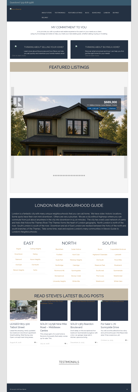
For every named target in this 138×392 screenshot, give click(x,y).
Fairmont (19, 259)
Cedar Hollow (76, 249)
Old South (100, 260)
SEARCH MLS (96, 12)
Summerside (118, 270)
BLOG (87, 12)
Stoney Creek (76, 276)
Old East (19, 265)
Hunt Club (76, 254)
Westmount (100, 281)
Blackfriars (59, 249)
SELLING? (45, 17)
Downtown (19, 254)
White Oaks (118, 281)
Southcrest (100, 270)
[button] (12, 132)
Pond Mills (118, 260)
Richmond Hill (59, 270)
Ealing (35, 254)
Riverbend (118, 265)
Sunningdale (76, 270)
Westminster (118, 276)
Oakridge (76, 265)
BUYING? (116, 12)
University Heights (59, 281)
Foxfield (59, 254)
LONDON (107, 12)
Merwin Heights (18, 270)
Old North (35, 265)
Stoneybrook (59, 276)
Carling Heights (35, 249)
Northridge (59, 265)
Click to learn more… (92, 56)
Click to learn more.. (19, 56)
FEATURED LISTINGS (75, 12)
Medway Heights (76, 260)
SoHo (35, 270)
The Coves (100, 276)
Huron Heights (35, 259)
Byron (100, 249)
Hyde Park (59, 260)
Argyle (18, 249)
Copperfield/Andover (118, 249)
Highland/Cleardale (100, 254)
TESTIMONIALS (60, 12)
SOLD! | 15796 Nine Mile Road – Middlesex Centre (53, 327)
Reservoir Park (100, 265)
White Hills (76, 281)
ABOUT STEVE (47, 12)
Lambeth (118, 254)
